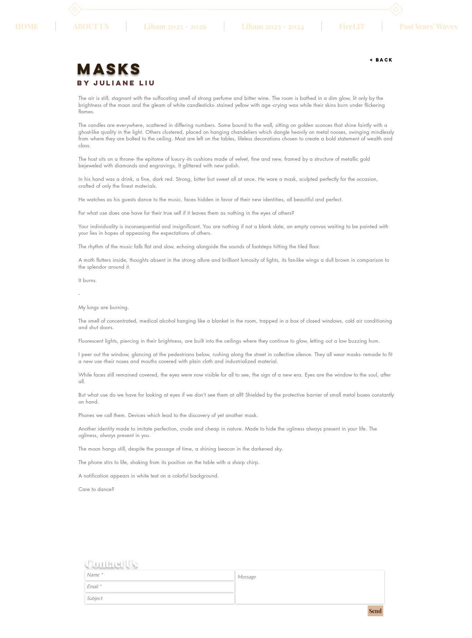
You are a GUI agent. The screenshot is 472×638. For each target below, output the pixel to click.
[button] (272, 26)
